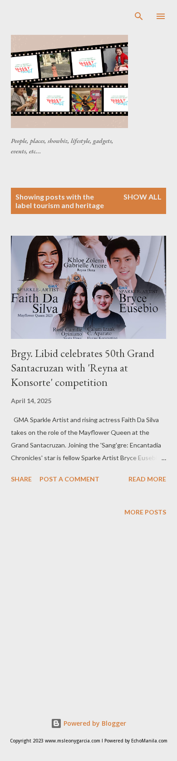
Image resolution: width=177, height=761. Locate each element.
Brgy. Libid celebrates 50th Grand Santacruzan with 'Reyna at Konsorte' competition (82, 367)
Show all (142, 196)
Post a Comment (69, 479)
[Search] (138, 16)
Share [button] (21, 479)
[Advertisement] (94, 22)
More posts (145, 512)
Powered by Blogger (94, 723)
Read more (147, 479)
